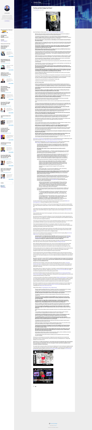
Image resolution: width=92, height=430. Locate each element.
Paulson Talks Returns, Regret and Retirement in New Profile (52, 139)
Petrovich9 (55, 425)
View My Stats (3, 187)
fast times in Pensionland (55, 284)
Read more (11, 56)
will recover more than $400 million (63, 269)
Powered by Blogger (53, 423)
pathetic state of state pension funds (45, 285)
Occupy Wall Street (54, 179)
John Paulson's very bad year (38, 138)
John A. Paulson (38, 142)
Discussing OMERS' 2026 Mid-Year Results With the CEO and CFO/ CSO (6, 156)
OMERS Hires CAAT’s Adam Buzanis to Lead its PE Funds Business (6, 74)
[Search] (74, 2)
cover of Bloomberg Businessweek (51, 141)
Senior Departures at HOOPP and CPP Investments (5, 47)
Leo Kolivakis (7, 13)
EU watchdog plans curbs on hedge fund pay (49, 287)
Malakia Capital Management (62, 277)
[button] (72, 8)
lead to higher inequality (54, 348)
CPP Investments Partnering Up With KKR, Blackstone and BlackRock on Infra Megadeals (5, 89)
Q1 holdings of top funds (61, 241)
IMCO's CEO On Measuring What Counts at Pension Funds (6, 170)
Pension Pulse (37, 2)
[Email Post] (35, 386)
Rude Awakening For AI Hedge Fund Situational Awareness (5, 60)
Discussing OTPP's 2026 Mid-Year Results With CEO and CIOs (5, 103)
